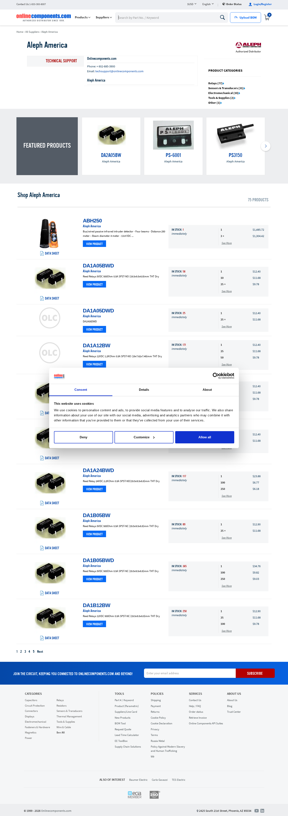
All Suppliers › (33, 32)
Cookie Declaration (161, 723)
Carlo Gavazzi (160, 780)
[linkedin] (262, 810)
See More (227, 243)
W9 (152, 756)
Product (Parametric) (127, 706)
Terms (154, 735)
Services (195, 694)
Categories (33, 694)
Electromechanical (35, 721)
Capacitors (31, 700)
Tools (119, 694)
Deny (83, 437)
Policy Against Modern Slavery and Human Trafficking (168, 749)
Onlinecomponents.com (56, 811)
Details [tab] (144, 389)
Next (40, 652)
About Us (234, 694)
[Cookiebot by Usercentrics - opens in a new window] (215, 376)
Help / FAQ (195, 706)
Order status (234, 4)
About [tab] (207, 389)
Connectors (31, 711)
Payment (156, 706)
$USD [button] (190, 4)
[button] (82, 17)
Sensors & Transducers (69, 711)
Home (19, 32)
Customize (141, 437)
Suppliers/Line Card (126, 712)
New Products (122, 717)
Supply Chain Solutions (128, 746)
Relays (60, 700)
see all (61, 732)
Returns (155, 712)
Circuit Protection (35, 705)
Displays (29, 716)
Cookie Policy (158, 717)
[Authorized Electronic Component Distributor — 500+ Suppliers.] (44, 17)
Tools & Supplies (66, 721)
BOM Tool (120, 723)
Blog (229, 706)
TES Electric (178, 780)
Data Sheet (52, 253)
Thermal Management (69, 716)
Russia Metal (158, 741)
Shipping (156, 700)
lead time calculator (127, 735)
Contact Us (195, 700)
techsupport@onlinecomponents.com (119, 71)
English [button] (206, 4)
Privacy (155, 729)
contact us (31, 4)
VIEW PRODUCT (94, 244)
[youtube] (257, 810)
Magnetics (30, 732)
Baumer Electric (138, 780)
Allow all (204, 437)
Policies (157, 694)
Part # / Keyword (124, 700)
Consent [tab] (80, 389)
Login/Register (262, 4)
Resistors (61, 705)
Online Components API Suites (206, 723)
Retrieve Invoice (198, 717)
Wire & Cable (64, 727)
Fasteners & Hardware (37, 727)
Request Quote (123, 729)
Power (28, 738)
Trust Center (234, 712)
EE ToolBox (121, 741)
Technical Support (61, 61)
